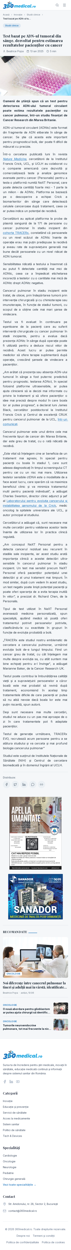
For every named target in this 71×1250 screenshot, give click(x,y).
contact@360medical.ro (22, 1210)
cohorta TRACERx (16, 233)
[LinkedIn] (11, 1081)
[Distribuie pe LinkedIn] (24, 784)
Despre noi (23, 1235)
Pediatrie (8, 1173)
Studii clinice (33, 14)
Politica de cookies (53, 1242)
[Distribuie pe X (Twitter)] (15, 784)
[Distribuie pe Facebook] (6, 784)
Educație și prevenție (16, 1106)
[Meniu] (64, 5)
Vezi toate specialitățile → (19, 1184)
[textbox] (35, 433)
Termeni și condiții (44, 1235)
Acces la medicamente (16, 1118)
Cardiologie (10, 1155)
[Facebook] (5, 1081)
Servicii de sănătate (15, 1112)
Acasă (6, 14)
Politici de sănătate (14, 1130)
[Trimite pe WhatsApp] (32, 784)
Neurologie (9, 1167)
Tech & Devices (12, 1135)
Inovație (18, 14)
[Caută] (57, 5)
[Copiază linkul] (41, 784)
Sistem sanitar (11, 1124)
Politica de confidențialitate (22, 1242)
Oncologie (9, 1161)
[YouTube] (18, 1081)
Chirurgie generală (14, 1178)
